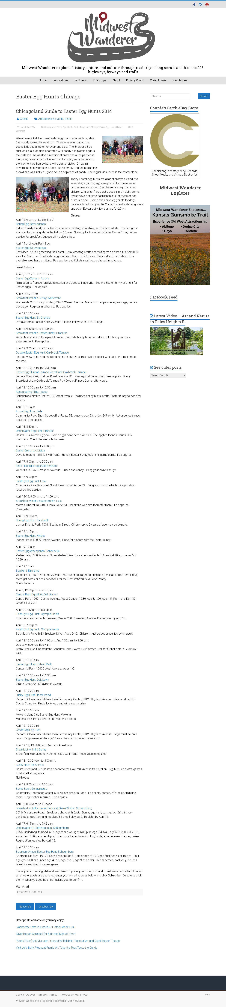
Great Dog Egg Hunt (28, 730)
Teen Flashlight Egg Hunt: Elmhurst (37, 466)
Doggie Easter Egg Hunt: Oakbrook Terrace (42, 352)
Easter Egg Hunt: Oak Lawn (32, 679)
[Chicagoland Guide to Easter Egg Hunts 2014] (122, 138)
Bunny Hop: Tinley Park (30, 765)
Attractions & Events (50, 118)
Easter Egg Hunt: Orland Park (34, 664)
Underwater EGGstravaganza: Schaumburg (42, 828)
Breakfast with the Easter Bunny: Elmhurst (41, 333)
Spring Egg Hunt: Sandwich (32, 520)
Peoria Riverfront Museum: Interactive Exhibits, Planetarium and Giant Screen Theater (68, 940)
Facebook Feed (163, 297)
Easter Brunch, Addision (30, 450)
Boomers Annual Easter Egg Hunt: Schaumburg (45, 851)
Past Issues (180, 80)
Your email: (22, 886)
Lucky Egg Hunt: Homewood (33, 695)
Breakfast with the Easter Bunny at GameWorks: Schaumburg (54, 808)
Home (43, 80)
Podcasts (81, 80)
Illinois (68, 118)
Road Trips (99, 80)
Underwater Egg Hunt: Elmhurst (35, 431)
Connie (24, 118)
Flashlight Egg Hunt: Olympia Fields (37, 614)
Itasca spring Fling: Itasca (31, 391)
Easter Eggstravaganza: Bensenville (38, 551)
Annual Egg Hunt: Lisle (29, 411)
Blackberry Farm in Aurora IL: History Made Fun (45, 927)
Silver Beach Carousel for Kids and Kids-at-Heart (45, 934)
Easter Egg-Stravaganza (31, 247)
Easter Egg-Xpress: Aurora (32, 278)
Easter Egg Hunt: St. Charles (33, 317)
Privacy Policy (135, 80)
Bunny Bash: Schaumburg (31, 788)
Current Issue (158, 80)
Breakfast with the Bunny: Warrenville (38, 298)
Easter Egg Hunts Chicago (86, 127)
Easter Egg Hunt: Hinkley (30, 535)
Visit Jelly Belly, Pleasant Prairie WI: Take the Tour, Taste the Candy (56, 947)
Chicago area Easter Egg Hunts (58, 127)
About (116, 80)
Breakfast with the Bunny (31, 749)
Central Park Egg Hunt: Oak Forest (37, 594)
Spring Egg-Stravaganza (31, 224)
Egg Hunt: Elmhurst (27, 570)
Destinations (60, 80)
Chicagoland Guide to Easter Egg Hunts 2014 (64, 111)
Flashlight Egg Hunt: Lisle (31, 481)
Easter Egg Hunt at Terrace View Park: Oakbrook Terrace (51, 372)
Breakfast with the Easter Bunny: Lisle (39, 500)
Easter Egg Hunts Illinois (110, 127)
